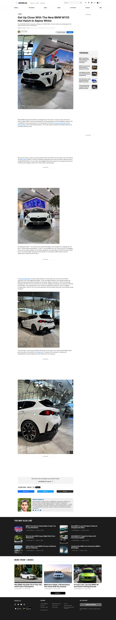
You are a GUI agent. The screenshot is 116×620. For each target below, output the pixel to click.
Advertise (32, 3)
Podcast (88, 7)
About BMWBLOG (44, 603)
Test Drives (31, 7)
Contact (37, 3)
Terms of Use (55, 605)
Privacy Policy (55, 607)
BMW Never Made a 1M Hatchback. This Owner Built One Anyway (57, 586)
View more (57, 593)
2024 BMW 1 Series (22, 487)
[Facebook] (85, 2)
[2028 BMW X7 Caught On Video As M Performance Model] (64, 536)
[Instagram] (94, 2)
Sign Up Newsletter (68, 605)
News (45, 7)
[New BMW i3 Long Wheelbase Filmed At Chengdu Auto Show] (64, 526)
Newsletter (42, 3)
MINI (101, 7)
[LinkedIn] (40, 510)
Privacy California (44, 610)
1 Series (20, 14)
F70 (33, 487)
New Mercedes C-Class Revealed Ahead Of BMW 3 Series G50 (85, 80)
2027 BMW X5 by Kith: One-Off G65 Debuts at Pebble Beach (85, 74)
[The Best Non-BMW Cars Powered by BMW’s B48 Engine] (64, 546)
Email (65, 491)
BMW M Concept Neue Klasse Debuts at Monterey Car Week (84, 67)
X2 (50, 250)
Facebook (26, 491)
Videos (59, 7)
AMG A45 (40, 352)
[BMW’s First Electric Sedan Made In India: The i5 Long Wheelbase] (18, 526)
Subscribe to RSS (44, 607)
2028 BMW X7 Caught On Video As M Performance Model (83, 537)
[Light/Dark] (98, 2)
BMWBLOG (20, 27)
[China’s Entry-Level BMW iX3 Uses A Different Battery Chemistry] (18, 546)
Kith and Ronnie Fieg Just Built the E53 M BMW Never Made (84, 87)
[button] (71, 452)
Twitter (46, 491)
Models (16, 7)
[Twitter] (88, 2)
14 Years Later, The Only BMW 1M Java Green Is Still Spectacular (86, 586)
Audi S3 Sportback (25, 278)
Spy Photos (73, 7)
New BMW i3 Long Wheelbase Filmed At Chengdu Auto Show (84, 526)
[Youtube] (91, 2)
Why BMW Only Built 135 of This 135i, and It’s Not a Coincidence (28, 586)
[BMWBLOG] (25, 600)
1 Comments (70, 32)
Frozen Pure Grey (58, 123)
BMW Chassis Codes (56, 603)
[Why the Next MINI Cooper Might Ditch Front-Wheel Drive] (18, 536)
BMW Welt (23, 159)
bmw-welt (29, 487)
